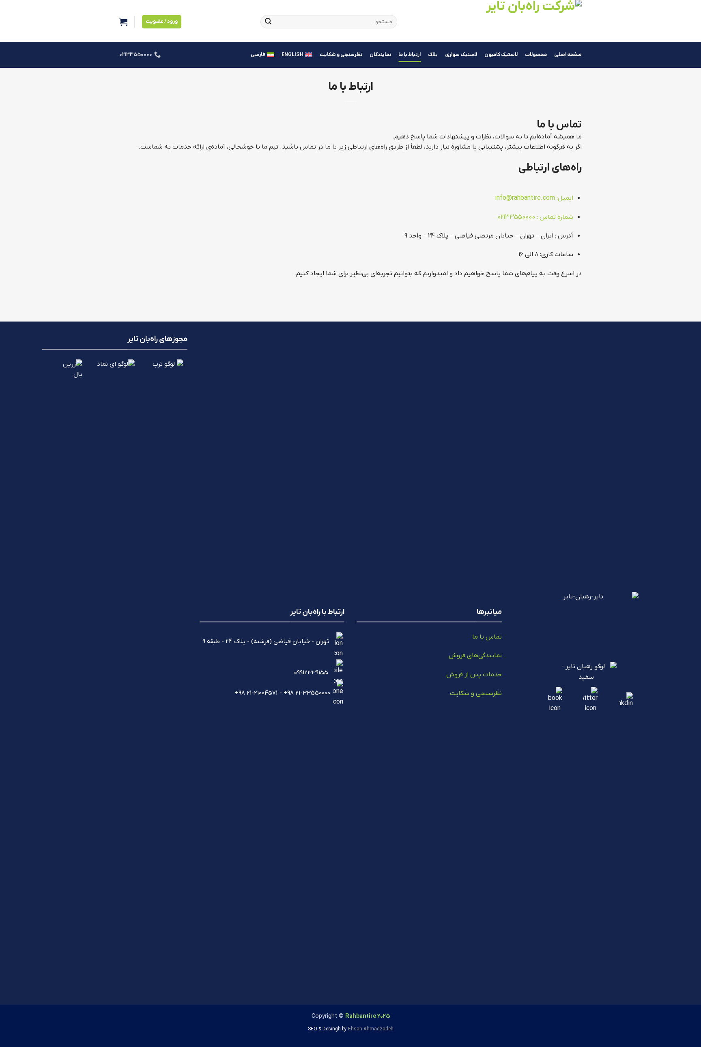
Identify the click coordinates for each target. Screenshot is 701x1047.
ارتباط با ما (409, 54)
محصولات (536, 54)
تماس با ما (487, 637)
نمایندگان (380, 54)
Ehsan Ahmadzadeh (371, 1029)
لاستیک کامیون (501, 54)
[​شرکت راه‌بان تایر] (495, 21)
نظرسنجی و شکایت (341, 54)
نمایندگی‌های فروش (475, 656)
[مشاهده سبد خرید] (123, 22)
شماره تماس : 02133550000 (535, 217)
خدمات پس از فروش (474, 675)
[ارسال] (268, 22)
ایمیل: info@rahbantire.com (534, 198)
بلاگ (433, 54)
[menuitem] (297, 54)
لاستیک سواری (461, 54)
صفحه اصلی (568, 54)
